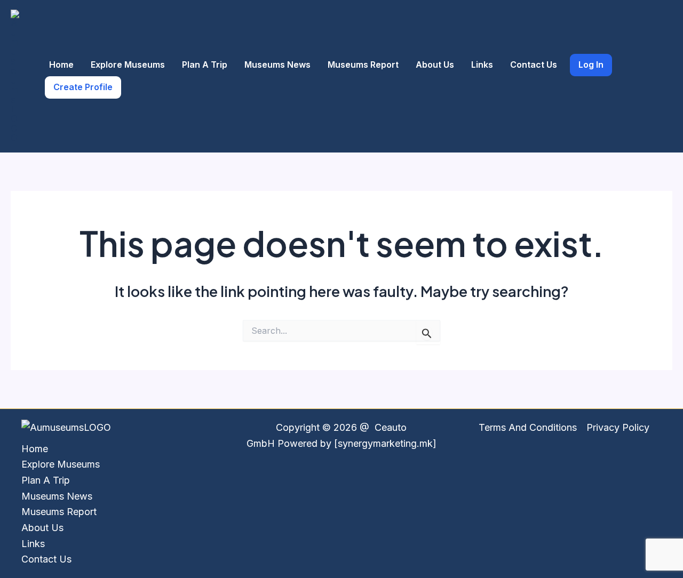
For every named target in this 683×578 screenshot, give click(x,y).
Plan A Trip (204, 64)
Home (61, 64)
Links (482, 64)
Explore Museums (128, 64)
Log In (590, 64)
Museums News (277, 64)
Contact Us (533, 64)
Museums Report (363, 64)
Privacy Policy (617, 427)
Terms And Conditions (528, 427)
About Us (435, 64)
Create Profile (83, 87)
